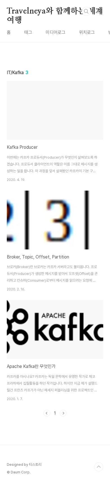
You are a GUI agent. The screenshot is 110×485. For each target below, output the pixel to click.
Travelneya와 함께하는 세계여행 (55, 11)
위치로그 (87, 32)
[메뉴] (99, 11)
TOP (98, 466)
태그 (28, 32)
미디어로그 (55, 32)
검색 (86, 11)
